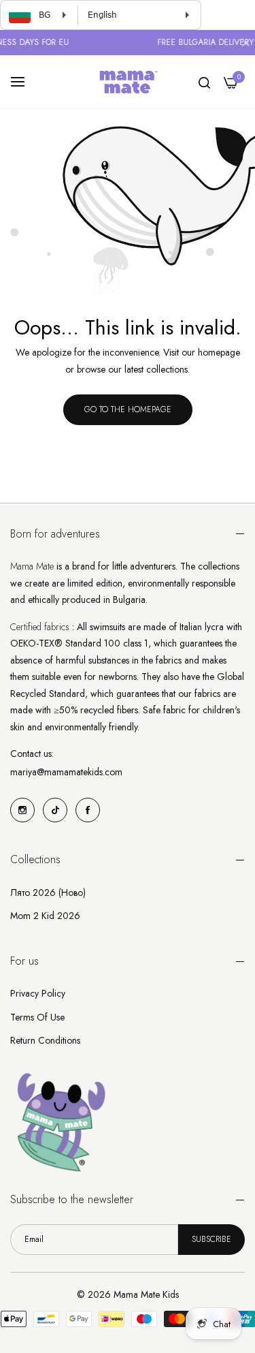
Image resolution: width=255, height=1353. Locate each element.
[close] (245, 44)
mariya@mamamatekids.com (66, 772)
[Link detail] (22, 810)
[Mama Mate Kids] (127, 81)
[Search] (204, 82)
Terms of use (37, 1017)
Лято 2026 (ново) (48, 892)
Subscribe (211, 1239)
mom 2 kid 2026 (45, 915)
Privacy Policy (37, 993)
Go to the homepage (127, 409)
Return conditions (45, 1040)
